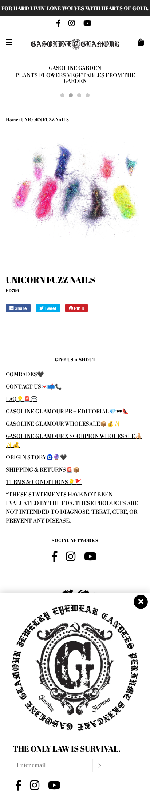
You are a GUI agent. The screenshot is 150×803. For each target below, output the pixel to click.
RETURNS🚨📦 (60, 470)
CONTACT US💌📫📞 (34, 386)
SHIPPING (19, 470)
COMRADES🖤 (25, 374)
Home (12, 120)
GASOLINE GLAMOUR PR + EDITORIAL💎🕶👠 (67, 411)
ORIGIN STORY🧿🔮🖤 (36, 457)
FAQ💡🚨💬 (22, 399)
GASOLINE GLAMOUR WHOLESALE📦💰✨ (63, 424)
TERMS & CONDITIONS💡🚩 (44, 482)
